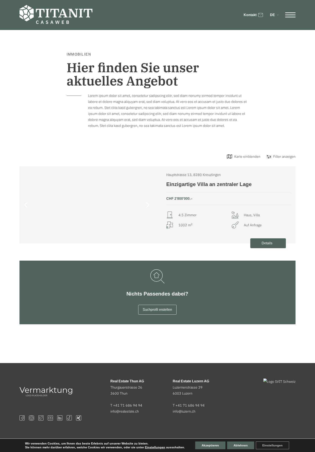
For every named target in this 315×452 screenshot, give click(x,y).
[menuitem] (274, 15)
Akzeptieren (210, 445)
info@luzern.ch (184, 411)
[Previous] (26, 205)
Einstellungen (155, 447)
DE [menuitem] (272, 15)
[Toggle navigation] (290, 15)
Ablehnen (241, 445)
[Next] (147, 205)
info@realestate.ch (124, 411)
